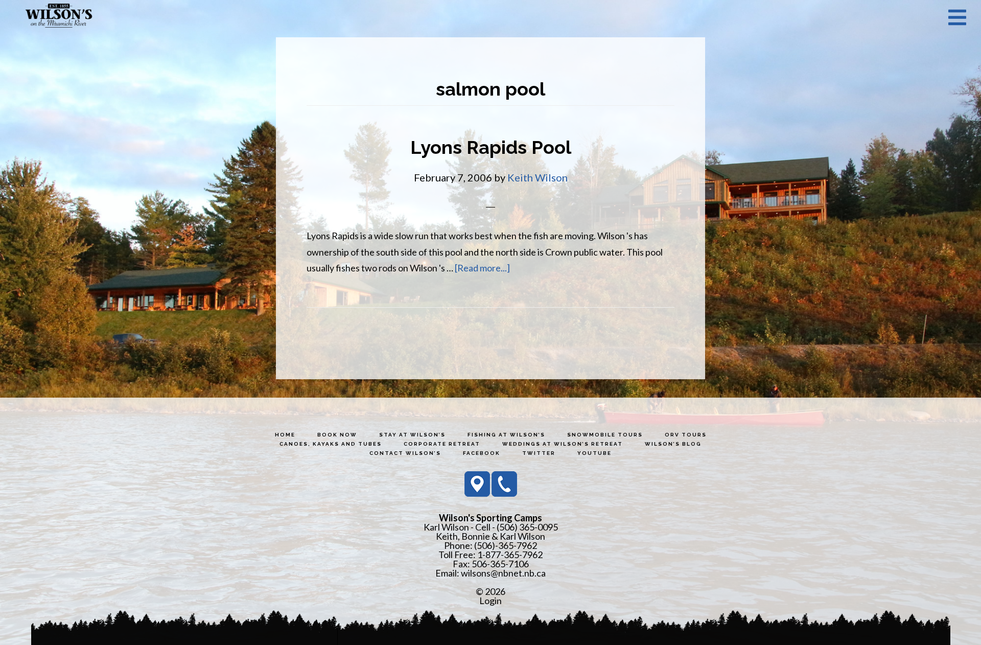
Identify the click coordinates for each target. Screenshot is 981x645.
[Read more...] (482, 267)
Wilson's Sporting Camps (58, 17)
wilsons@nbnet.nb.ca (503, 573)
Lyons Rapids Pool (490, 147)
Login (490, 600)
